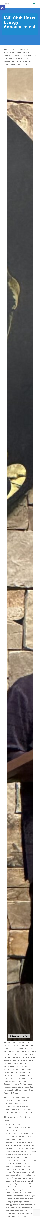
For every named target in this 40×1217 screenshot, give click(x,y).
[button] (2, 7)
